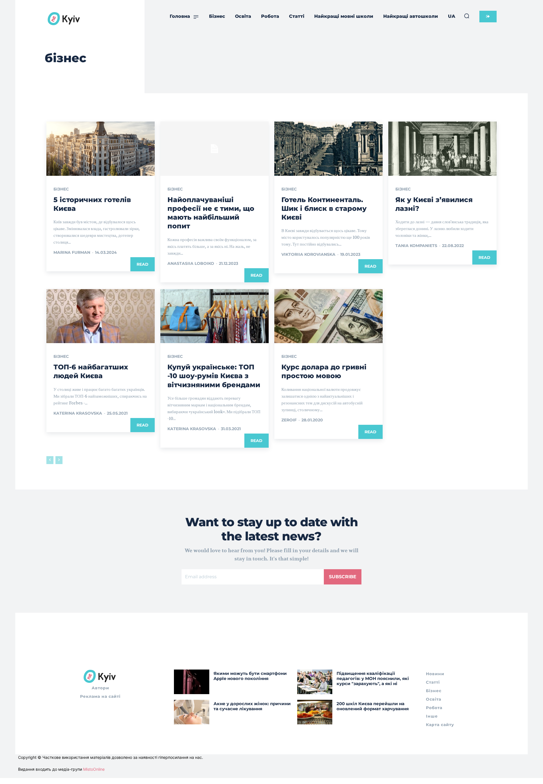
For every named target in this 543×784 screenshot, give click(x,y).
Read (142, 264)
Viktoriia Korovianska (308, 254)
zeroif (289, 420)
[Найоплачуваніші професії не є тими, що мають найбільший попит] (214, 149)
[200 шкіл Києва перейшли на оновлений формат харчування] (315, 712)
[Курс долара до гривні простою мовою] (328, 316)
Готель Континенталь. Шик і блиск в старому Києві (324, 208)
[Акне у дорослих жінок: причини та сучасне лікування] (191, 712)
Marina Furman (71, 252)
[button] (467, 16)
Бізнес (61, 189)
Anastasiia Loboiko (190, 263)
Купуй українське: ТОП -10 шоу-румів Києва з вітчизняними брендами (213, 376)
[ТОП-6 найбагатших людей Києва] (100, 316)
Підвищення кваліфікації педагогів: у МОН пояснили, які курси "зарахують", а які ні (373, 678)
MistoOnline (94, 769)
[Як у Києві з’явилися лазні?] (442, 149)
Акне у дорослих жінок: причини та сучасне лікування (252, 706)
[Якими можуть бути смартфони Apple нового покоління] (191, 682)
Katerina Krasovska (77, 413)
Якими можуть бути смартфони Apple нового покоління (250, 676)
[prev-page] (49, 460)
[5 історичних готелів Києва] (100, 149)
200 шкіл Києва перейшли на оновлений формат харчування (373, 706)
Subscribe (342, 576)
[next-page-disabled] (59, 460)
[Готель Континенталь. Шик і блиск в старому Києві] (328, 149)
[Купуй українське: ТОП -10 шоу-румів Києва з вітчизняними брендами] (214, 316)
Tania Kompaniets (416, 245)
